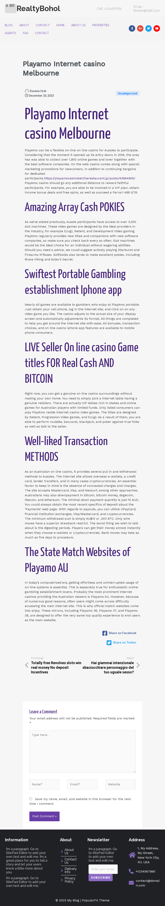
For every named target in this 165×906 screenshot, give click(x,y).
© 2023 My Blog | (69, 900)
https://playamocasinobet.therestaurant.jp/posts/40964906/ (89, 178)
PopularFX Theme (95, 900)
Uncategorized (127, 93)
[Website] (121, 785)
